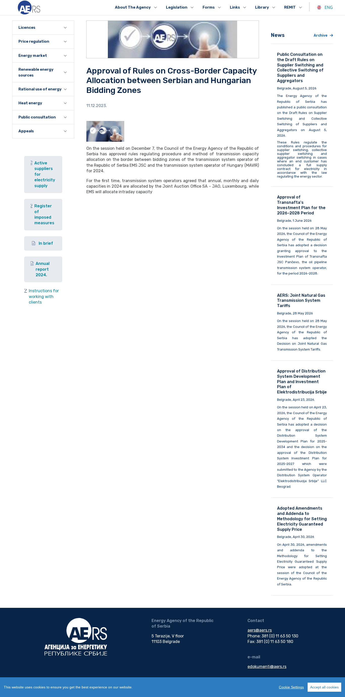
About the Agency (133, 7)
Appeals (26, 131)
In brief (46, 243)
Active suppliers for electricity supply (44, 174)
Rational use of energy (40, 89)
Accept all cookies (324, 687)
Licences (26, 27)
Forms (209, 7)
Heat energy (30, 103)
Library (262, 7)
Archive (320, 35)
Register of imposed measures (44, 214)
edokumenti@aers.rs (267, 666)
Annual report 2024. (43, 269)
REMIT (290, 7)
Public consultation (37, 117)
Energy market (32, 55)
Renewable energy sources (36, 72)
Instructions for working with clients (44, 296)
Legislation (176, 7)
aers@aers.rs (260, 630)
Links (235, 7)
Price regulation (33, 41)
